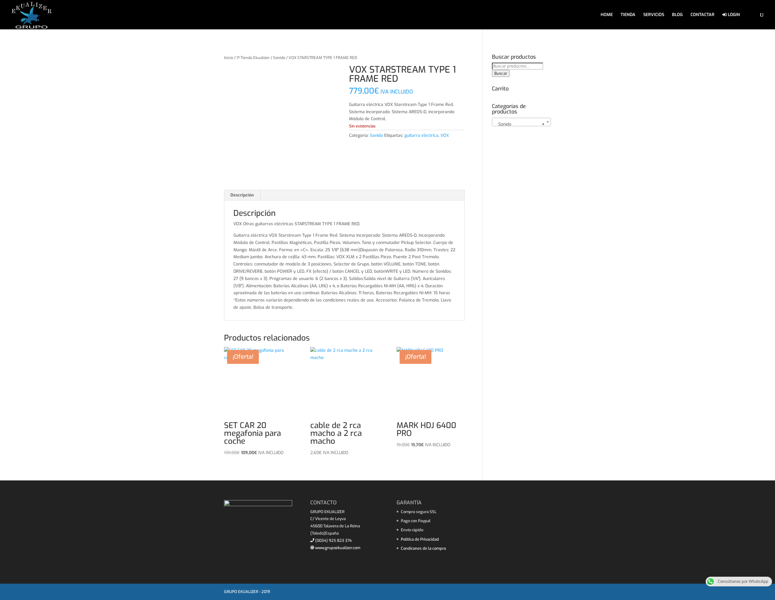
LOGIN (733, 15)
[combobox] (521, 122)
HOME (607, 15)
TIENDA (628, 15)
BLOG (677, 15)
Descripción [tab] (242, 195)
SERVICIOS (653, 15)
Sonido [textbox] (520, 124)
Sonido (279, 57)
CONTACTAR (702, 15)
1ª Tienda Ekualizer (253, 57)
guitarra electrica (421, 135)
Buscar (500, 73)
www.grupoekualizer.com (337, 547)
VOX (444, 135)
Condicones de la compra (423, 548)
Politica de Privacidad (420, 539)
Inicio (228, 57)
